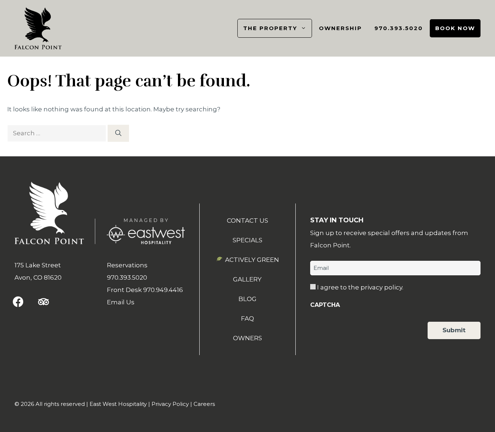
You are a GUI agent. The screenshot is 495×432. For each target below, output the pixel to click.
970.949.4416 (163, 289)
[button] (18, 302)
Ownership (340, 28)
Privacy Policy (170, 403)
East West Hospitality (118, 403)
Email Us (120, 302)
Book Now (455, 28)
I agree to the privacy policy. (360, 287)
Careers (204, 403)
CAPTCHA (325, 304)
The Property (270, 28)
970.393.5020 (398, 28)
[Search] (118, 133)
